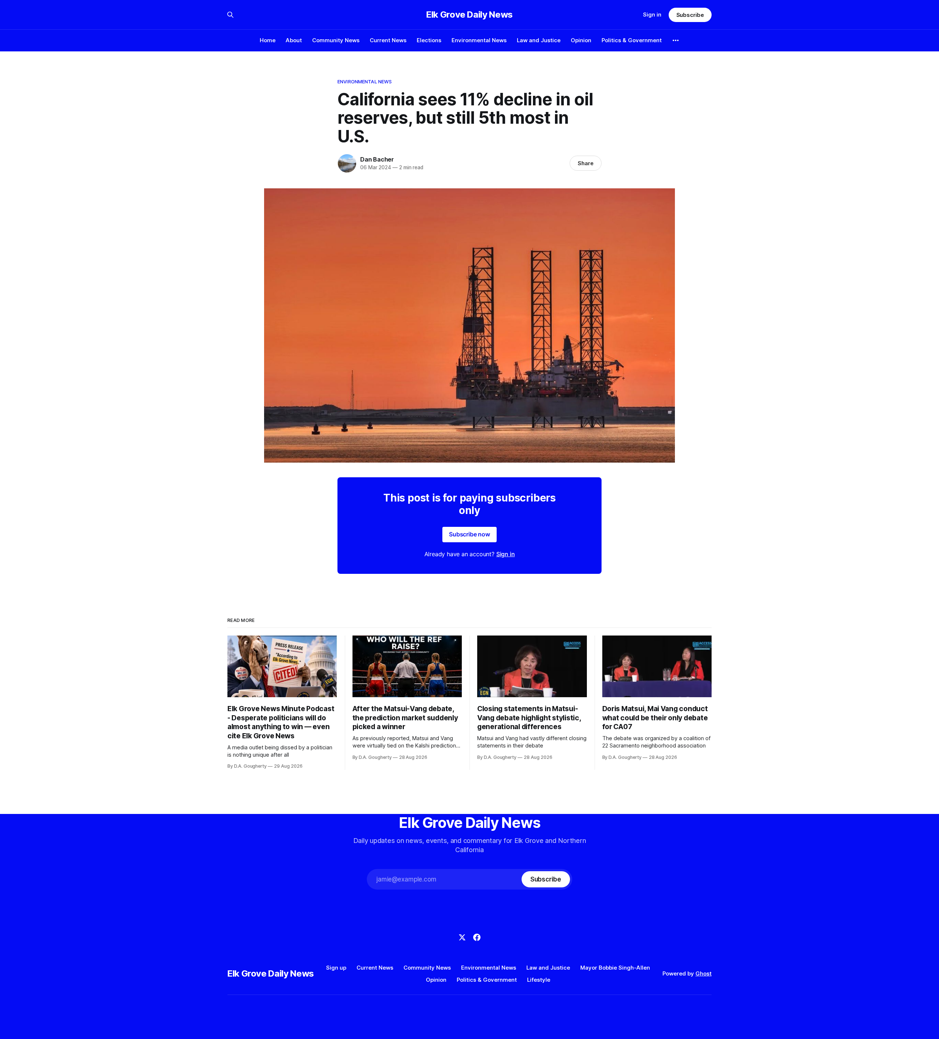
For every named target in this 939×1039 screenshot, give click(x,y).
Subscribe (690, 14)
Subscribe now (469, 534)
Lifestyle (538, 979)
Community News (335, 40)
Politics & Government (632, 40)
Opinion (581, 40)
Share (585, 163)
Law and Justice (538, 40)
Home (267, 40)
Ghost (703, 973)
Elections (429, 40)
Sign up (336, 967)
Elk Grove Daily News (469, 14)
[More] (676, 40)
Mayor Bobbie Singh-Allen (615, 967)
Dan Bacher (377, 159)
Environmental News (479, 40)
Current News (388, 40)
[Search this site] (230, 15)
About (294, 40)
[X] (462, 937)
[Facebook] (477, 937)
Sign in (652, 14)
